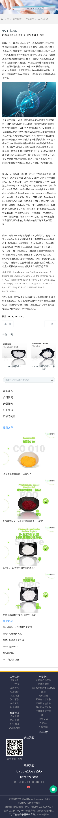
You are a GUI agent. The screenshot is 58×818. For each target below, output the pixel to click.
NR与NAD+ (8, 653)
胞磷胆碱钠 (43, 684)
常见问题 (14, 695)
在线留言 (14, 703)
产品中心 (43, 676)
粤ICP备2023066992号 (42, 807)
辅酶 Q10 (43, 719)
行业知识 (8, 410)
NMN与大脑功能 (11, 659)
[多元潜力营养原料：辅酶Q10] (29, 452)
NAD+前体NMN (10, 646)
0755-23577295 (29, 771)
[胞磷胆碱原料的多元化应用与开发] (29, 592)
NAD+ (10, 316)
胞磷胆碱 (43, 695)
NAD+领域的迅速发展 (13, 640)
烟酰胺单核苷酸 (43, 703)
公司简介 (14, 680)
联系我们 (43, 732)
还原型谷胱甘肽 (43, 680)
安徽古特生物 (15, 799)
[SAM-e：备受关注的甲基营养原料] (29, 546)
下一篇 (50, 324)
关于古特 (14, 676)
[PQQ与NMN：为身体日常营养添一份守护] (29, 499)
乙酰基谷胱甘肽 (43, 699)
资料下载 (14, 699)
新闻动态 (17, 19)
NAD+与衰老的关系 (12, 633)
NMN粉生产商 (28, 810)
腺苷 (43, 715)
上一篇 (7, 324)
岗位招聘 (14, 707)
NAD (21, 316)
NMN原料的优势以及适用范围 (17, 627)
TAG (27, 807)
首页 (6, 19)
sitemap (8, 807)
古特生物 (31, 35)
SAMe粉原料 (43, 814)
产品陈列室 (9, 416)
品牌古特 (14, 688)
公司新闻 (8, 397)
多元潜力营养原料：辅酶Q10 (17, 474)
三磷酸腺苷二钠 (43, 711)
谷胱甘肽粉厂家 (11, 810)
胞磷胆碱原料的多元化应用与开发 (19, 615)
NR (16, 316)
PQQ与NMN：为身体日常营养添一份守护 (23, 521)
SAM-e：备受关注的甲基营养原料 (19, 568)
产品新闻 (30, 19)
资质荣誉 (14, 691)
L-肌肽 (43, 722)
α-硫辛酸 (43, 726)
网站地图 (18, 807)
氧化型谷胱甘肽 (43, 707)
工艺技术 (14, 684)
